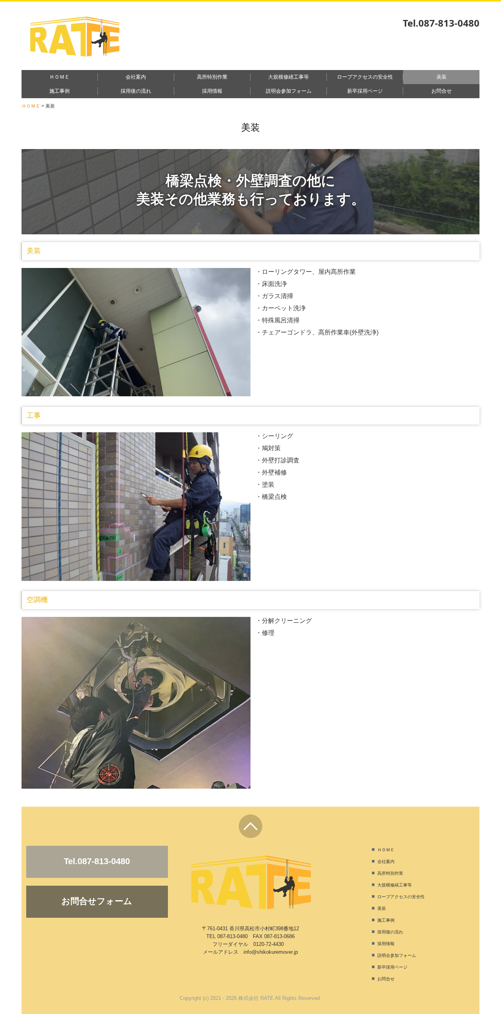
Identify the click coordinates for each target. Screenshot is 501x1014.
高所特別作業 (212, 77)
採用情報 (212, 91)
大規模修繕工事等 (288, 77)
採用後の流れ (136, 91)
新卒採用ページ (365, 91)
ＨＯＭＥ (59, 77)
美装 (441, 77)
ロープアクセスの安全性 (365, 77)
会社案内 (136, 77)
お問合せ (441, 91)
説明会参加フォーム (289, 91)
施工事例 (59, 91)
